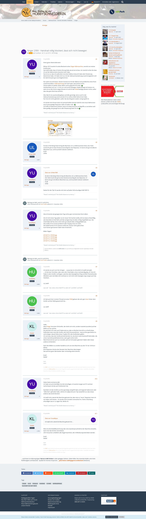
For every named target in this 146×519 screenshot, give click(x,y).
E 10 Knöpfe (112, 30)
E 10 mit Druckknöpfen (115, 47)
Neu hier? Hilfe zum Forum (29, 500)
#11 (96, 413)
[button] (95, 2)
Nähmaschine (79, 66)
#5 (96, 211)
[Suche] (122, 2)
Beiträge (26, 76)
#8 (96, 296)
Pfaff (71, 299)
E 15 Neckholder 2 (114, 41)
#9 (96, 321)
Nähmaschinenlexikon (27, 502)
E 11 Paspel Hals (113, 36)
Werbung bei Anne (53, 504)
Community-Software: (73, 514)
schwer (49, 483)
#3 (96, 168)
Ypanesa (111, 73)
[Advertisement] (60, 36)
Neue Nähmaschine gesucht (29, 504)
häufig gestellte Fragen (28, 498)
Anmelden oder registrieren (110, 2)
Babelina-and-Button (114, 64)
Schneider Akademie (118, 39)
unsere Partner (25, 505)
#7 (96, 267)
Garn (87, 299)
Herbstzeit (112, 76)
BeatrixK (111, 31)
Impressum (51, 507)
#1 (96, 59)
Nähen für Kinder (117, 67)
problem (35, 483)
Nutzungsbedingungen (54, 498)
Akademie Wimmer (117, 58)
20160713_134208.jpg (50, 241)
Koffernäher (61, 248)
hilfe (29, 483)
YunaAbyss (38, 53)
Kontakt (50, 505)
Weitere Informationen (111, 517)
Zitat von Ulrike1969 (51, 172)
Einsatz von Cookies (54, 500)
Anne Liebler (44, 204)
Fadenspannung (59, 83)
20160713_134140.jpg (50, 239)
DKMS (119, 102)
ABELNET (77, 502)
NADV (83, 502)
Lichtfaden (111, 78)
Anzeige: (44, 25)
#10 (96, 379)
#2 (96, 142)
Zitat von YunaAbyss (51, 418)
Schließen (121, 517)
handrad (42, 483)
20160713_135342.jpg (50, 237)
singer (24, 483)
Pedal (76, 89)
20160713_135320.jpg (50, 235)
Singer (72, 66)
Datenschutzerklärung (54, 502)
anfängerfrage (57, 483)
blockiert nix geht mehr (29, 486)
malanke (111, 43)
